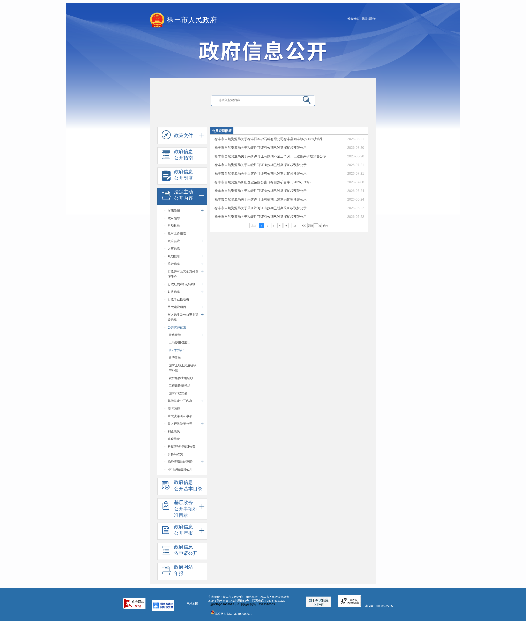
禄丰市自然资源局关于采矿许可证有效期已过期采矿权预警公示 (261, 173)
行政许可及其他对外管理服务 (183, 274)
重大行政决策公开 (180, 423)
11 (294, 225)
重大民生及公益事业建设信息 (183, 317)
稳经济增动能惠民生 (181, 461)
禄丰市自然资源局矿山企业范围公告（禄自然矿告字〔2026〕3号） (264, 182)
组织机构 (174, 225)
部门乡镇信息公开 (180, 469)
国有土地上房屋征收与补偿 (182, 368)
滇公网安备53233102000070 (233, 613)
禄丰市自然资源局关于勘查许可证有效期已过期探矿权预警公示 (261, 147)
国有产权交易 (178, 393)
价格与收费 (175, 454)
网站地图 (192, 603)
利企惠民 (174, 431)
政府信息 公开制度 (183, 175)
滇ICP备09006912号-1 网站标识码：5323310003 (242, 604)
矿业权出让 (176, 350)
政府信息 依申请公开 (186, 550)
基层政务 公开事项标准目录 (186, 509)
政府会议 (174, 241)
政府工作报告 (177, 233)
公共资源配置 (177, 327)
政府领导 (174, 218)
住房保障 (175, 335)
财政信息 (174, 291)
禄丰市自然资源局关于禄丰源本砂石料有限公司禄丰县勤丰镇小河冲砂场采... (270, 139)
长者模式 (353, 18)
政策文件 (183, 135)
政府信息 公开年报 (183, 530)
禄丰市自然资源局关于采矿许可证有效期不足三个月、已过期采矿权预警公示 (270, 156)
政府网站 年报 (183, 570)
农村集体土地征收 (181, 378)
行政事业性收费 (178, 299)
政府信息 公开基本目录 (188, 485)
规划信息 (174, 256)
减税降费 (174, 439)
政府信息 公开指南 (183, 154)
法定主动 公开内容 (183, 195)
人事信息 (174, 248)
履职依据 (174, 210)
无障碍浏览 (369, 18)
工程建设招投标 (179, 385)
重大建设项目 (177, 307)
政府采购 (175, 357)
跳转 (325, 225)
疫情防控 (174, 408)
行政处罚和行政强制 (181, 284)
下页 (303, 225)
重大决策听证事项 (180, 416)
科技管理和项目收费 (181, 446)
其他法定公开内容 (180, 401)
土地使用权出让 (179, 342)
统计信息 (174, 263)
